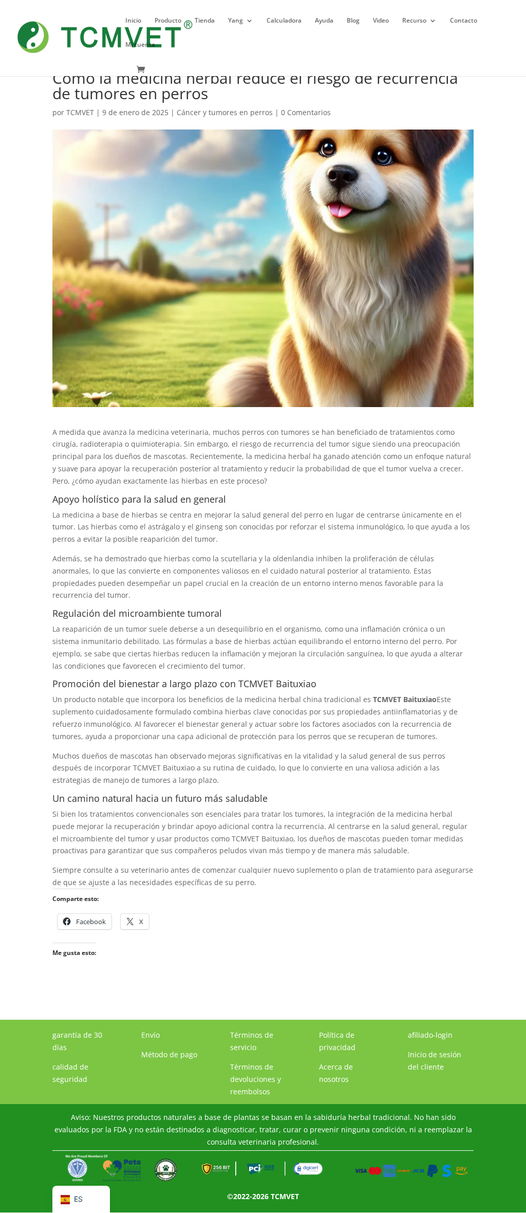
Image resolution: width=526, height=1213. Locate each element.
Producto (168, 21)
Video (381, 21)
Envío (150, 1035)
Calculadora (284, 21)
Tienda (205, 21)
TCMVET (80, 112)
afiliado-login (430, 1035)
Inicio (133, 21)
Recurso (414, 21)
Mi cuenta (140, 45)
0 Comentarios (306, 112)
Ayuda (324, 21)
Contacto (463, 21)
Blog (353, 21)
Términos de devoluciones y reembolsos (255, 1079)
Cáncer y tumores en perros (225, 112)
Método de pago (169, 1054)
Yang (235, 21)
